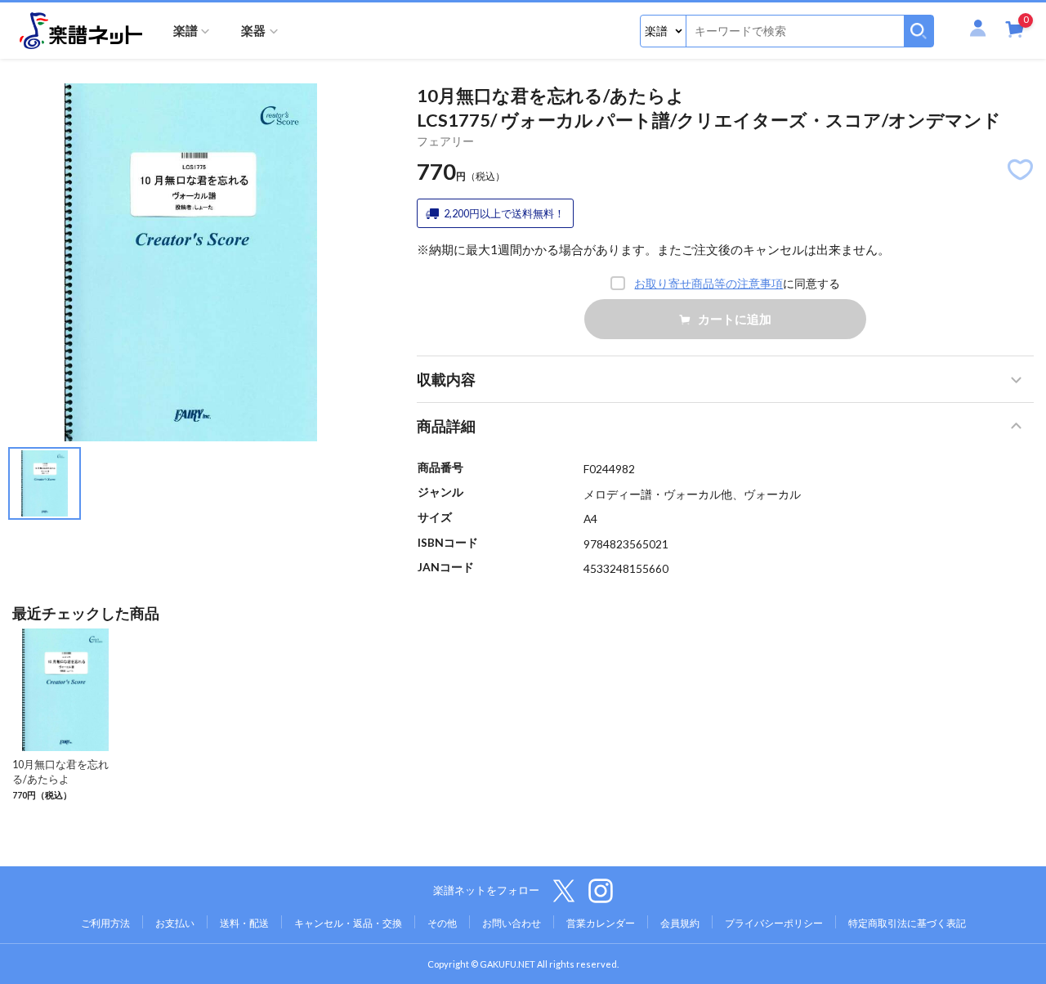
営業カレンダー (600, 923)
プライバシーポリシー (774, 923)
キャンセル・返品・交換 (348, 923)
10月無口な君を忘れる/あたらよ (60, 771)
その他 (442, 923)
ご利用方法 (105, 923)
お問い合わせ (511, 923)
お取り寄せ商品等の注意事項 (708, 283)
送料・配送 (244, 923)
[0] (1014, 32)
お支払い (174, 923)
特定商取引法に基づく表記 (907, 923)
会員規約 (680, 923)
